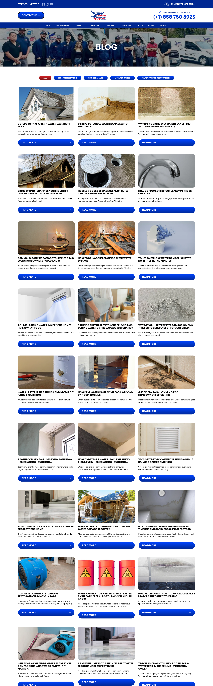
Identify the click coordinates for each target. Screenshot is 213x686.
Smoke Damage (95, 78)
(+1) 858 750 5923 (174, 17)
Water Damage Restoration (156, 78)
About (151, 25)
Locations (126, 25)
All (45, 78)
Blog (140, 25)
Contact (163, 25)
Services (110, 25)
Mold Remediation (67, 78)
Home (48, 25)
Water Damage (62, 25)
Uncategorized (122, 78)
